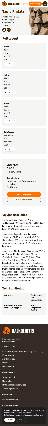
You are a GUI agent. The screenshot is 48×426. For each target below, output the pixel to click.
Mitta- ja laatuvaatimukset (14, 384)
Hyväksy (10, 420)
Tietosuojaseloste (10, 388)
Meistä (5, 362)
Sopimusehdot (8, 377)
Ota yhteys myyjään (24, 199)
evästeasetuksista (35, 415)
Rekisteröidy (35, 3)
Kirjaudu (24, 3)
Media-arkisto (8, 366)
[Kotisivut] (9, 30)
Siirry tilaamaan (24, 194)
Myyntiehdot (7, 381)
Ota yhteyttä (8, 355)
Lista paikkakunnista (11, 399)
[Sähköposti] (4, 30)
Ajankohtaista (8, 358)
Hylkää (21, 420)
